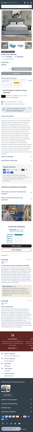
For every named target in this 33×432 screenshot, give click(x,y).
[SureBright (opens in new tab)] (30, 80)
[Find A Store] (25, 3)
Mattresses (20, 56)
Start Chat (7, 370)
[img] (4, 260)
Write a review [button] (16, 246)
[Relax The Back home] (10, 2)
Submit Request (9, 361)
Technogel (9, 56)
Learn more (6, 92)
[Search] (30, 6)
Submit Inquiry (9, 375)
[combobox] (16, 6)
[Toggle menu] (2, 3)
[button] (5, 62)
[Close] (30, 108)
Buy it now (16, 73)
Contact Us (7, 365)
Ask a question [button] (16, 250)
